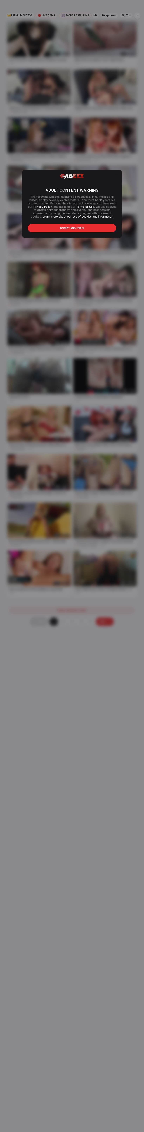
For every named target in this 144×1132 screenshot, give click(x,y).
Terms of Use (85, 206)
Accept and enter (72, 228)
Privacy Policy (42, 206)
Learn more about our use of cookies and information (77, 216)
